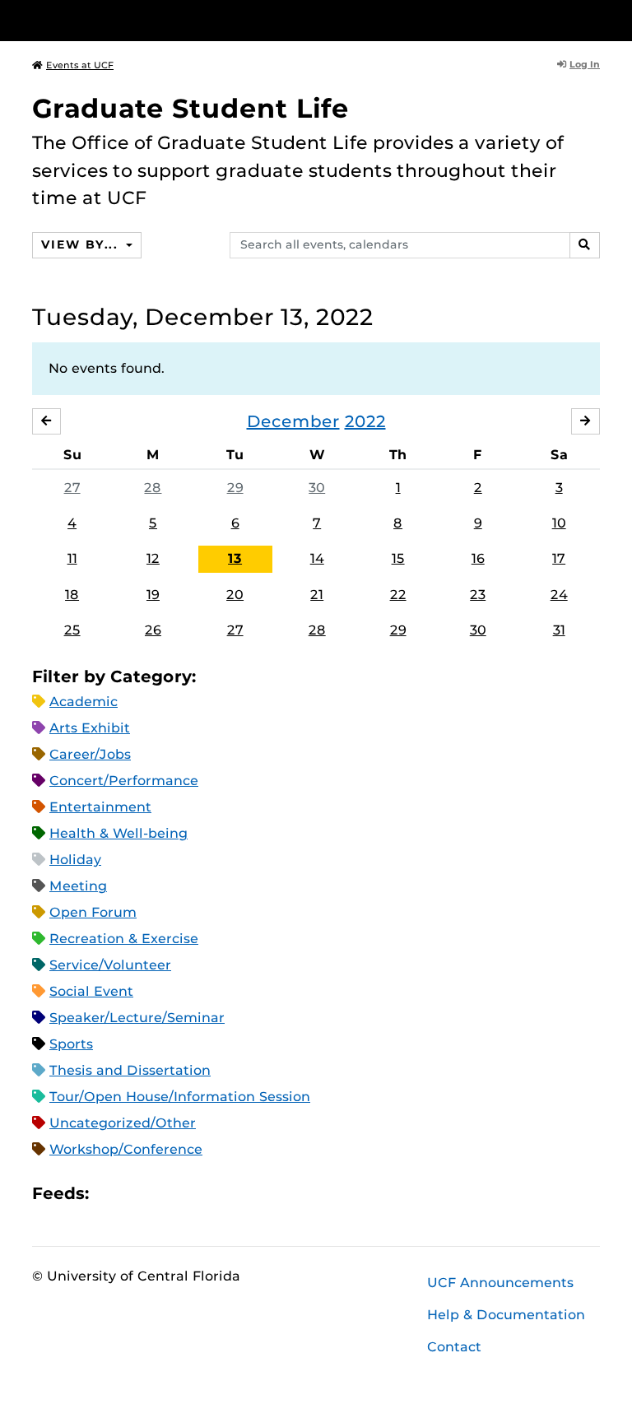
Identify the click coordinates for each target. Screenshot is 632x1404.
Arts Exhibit (89, 728)
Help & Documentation (506, 1315)
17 (558, 558)
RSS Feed (166, 1192)
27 (72, 487)
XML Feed (194, 1192)
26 (153, 630)
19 (153, 594)
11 (72, 558)
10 (559, 523)
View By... (81, 244)
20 (235, 594)
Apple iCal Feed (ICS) (110, 1192)
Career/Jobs (90, 754)
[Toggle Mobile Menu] (595, 19)
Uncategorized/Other (122, 1123)
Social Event (91, 991)
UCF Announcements (500, 1282)
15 (398, 558)
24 (559, 594)
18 (72, 594)
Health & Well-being (118, 833)
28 (152, 487)
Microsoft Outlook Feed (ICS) (138, 1192)
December (293, 421)
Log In (584, 64)
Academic (83, 701)
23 (478, 594)
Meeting (78, 886)
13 (235, 558)
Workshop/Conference (125, 1149)
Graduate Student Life (190, 108)
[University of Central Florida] (141, 20)
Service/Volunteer (110, 965)
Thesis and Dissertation (130, 1070)
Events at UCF (80, 65)
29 (235, 487)
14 (317, 558)
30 (317, 487)
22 (398, 594)
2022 (365, 421)
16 (478, 558)
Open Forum (93, 912)
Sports (71, 1044)
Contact (454, 1347)
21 (316, 594)
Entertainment (100, 807)
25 (72, 630)
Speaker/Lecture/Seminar (137, 1017)
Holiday (75, 859)
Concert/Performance (123, 780)
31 (559, 630)
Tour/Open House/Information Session (179, 1096)
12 (153, 558)
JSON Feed (222, 1192)
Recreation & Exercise (123, 938)
